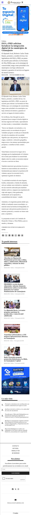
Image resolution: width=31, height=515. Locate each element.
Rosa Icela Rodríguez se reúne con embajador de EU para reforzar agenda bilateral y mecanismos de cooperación (16, 430)
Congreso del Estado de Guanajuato (13, 227)
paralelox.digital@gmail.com (15, 503)
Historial (15, 448)
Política (4, 41)
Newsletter (16, 450)
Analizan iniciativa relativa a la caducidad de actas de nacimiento (17, 409)
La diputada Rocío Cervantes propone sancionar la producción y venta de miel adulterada (14, 313)
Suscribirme (16, 473)
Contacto (15, 446)
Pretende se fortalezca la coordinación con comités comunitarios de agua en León (17, 404)
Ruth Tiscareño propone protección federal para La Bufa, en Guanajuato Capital (16, 359)
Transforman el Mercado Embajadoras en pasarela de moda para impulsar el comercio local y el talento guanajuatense (17, 415)
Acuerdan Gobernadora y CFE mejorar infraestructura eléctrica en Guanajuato (16, 336)
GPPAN (3, 229)
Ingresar (16, 453)
